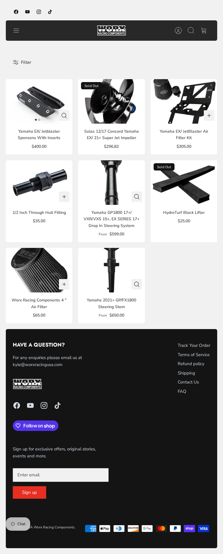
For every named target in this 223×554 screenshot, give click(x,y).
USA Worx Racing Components (50, 527)
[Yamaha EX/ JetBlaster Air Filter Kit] (184, 101)
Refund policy (191, 364)
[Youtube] (27, 11)
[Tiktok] (50, 11)
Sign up (29, 492)
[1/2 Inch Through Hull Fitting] (39, 182)
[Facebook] (16, 11)
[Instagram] (38, 11)
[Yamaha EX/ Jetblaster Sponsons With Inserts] (39, 101)
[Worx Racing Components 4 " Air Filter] (39, 270)
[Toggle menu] (19, 30)
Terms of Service (194, 355)
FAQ (182, 391)
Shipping (186, 373)
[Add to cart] (209, 115)
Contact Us (188, 382)
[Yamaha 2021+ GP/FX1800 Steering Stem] (111, 270)
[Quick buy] (64, 115)
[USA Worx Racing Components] (111, 30)
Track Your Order (194, 345)
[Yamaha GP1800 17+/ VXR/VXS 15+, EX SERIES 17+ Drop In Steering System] (111, 182)
